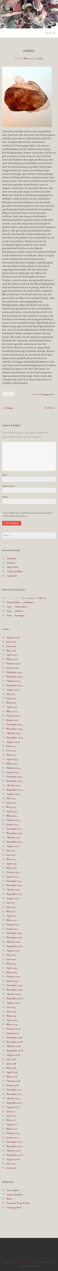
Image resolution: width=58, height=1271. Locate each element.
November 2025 (14, 676)
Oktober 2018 (13, 1046)
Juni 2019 (11, 1011)
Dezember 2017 (14, 1089)
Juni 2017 (11, 1115)
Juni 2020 (11, 959)
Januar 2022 (12, 876)
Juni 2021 (11, 907)
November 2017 (14, 1094)
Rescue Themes (23, 1262)
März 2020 (11, 972)
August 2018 (13, 1055)
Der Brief (50, 408)
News (9, 1199)
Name (5, 475)
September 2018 (14, 1050)
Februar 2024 (13, 768)
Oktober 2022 (13, 837)
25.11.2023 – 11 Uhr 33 (34, 598)
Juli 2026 (10, 642)
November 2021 (14, 885)
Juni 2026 (11, 646)
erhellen (19, 611)
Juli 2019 (10, 1007)
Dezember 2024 (14, 724)
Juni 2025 (11, 698)
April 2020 (11, 968)
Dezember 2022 (14, 829)
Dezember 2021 (14, 881)
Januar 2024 (12, 772)
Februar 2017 (13, 1133)
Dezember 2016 (14, 1142)
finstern (11, 563)
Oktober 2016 (13, 1150)
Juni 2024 (11, 750)
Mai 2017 (11, 1120)
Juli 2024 (10, 746)
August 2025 (13, 689)
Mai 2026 (11, 650)
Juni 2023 (11, 802)
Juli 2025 (10, 694)
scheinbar (11, 558)
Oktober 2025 (13, 681)
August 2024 (13, 742)
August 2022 (13, 846)
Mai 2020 (11, 963)
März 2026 (11, 659)
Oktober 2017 (13, 1098)
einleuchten (21, 606)
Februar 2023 (13, 820)
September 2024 (14, 737)
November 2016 (14, 1146)
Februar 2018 (13, 1081)
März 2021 (11, 920)
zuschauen (28, 602)
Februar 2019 (13, 1029)
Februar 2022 (13, 872)
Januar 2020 (12, 981)
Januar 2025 (12, 720)
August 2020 (13, 950)
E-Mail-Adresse (8, 486)
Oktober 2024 (13, 733)
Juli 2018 (10, 1059)
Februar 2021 (13, 924)
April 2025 (11, 707)
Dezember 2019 (14, 985)
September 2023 (14, 789)
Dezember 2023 (14, 776)
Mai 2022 (11, 859)
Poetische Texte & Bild (17, 1203)
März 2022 (11, 868)
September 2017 (14, 1103)
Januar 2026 (12, 668)
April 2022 (11, 863)
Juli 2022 (10, 850)
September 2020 (14, 946)
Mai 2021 (11, 911)
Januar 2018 (12, 1085)
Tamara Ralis (13, 602)
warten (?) (12, 576)
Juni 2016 (11, 1168)
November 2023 (14, 781)
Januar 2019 (12, 1033)
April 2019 (11, 1020)
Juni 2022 (11, 855)
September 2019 (14, 998)
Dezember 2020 (14, 933)
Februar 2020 (13, 976)
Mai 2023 (11, 807)
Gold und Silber (15, 571)
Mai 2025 (11, 702)
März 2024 (11, 763)
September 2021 (14, 894)
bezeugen (19, 615)
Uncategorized (47, 394)
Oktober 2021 (13, 889)
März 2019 (11, 1024)
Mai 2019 (11, 1016)
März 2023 (11, 816)
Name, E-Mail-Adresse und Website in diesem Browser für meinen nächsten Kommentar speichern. (28, 514)
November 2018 (14, 1042)
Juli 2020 (10, 955)
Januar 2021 (12, 929)
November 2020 (14, 937)
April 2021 (11, 916)
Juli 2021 (10, 902)
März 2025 (11, 711)
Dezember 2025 (14, 672)
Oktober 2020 (13, 942)
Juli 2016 (10, 1163)
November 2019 (14, 989)
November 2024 (14, 729)
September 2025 (14, 685)
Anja (8, 606)
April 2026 (11, 655)
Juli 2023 (10, 798)
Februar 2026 (13, 663)
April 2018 (11, 1072)
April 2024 (11, 759)
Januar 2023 (12, 824)
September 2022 (14, 842)
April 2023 (11, 811)
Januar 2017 (12, 1137)
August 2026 (13, 637)
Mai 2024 (11, 755)
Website (5, 497)
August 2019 (13, 1003)
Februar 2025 (13, 715)
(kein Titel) (12, 567)
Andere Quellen (14, 1194)
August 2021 (13, 898)
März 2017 (11, 1129)
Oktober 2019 (13, 994)
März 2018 (11, 1076)
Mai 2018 (11, 1068)
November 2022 (14, 833)
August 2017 (13, 1107)
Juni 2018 (11, 1063)
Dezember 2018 (14, 1037)
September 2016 (14, 1155)
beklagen (7, 408)
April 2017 (11, 1124)
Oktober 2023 (13, 785)
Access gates (12, 1190)
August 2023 (13, 794)
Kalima (40, 58)
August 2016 (13, 1159)
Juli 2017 (10, 1111)
